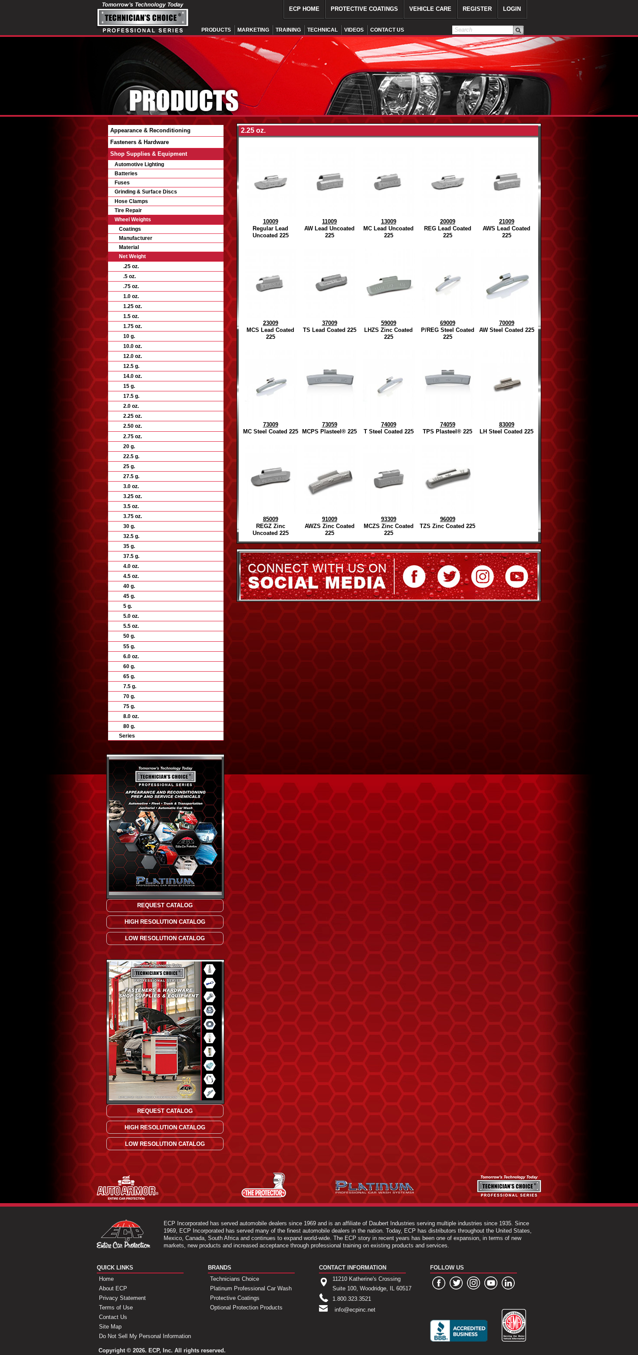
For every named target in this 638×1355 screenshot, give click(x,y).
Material (129, 247)
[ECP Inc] (123, 1246)
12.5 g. (131, 366)
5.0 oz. (131, 616)
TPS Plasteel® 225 (447, 428)
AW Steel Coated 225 (506, 326)
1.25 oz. (132, 306)
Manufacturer (135, 238)
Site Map (110, 1326)
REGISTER (477, 9)
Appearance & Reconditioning (150, 130)
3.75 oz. (132, 516)
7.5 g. (129, 686)
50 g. (129, 636)
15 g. (129, 386)
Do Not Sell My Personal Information (145, 1336)
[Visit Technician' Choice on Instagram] (473, 1282)
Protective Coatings (235, 1298)
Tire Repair (128, 210)
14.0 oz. (132, 376)
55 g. (129, 646)
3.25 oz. (132, 496)
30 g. (129, 526)
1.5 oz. (131, 316)
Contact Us (113, 1317)
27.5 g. (131, 476)
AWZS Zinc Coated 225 (330, 526)
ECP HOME (304, 9)
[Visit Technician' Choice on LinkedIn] (508, 1282)
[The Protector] (263, 1196)
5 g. (127, 606)
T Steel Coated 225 (389, 428)
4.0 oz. (131, 566)
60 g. (129, 666)
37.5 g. (131, 556)
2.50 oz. (132, 426)
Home (106, 1279)
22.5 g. (131, 456)
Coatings (130, 229)
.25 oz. (131, 266)
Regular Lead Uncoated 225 (271, 228)
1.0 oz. (131, 296)
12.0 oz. (132, 356)
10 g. (129, 336)
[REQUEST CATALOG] (165, 905)
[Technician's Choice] (143, 33)
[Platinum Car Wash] (374, 1191)
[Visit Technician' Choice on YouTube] (490, 1282)
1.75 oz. (132, 326)
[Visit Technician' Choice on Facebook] (438, 1282)
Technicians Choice (234, 1279)
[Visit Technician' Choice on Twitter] (456, 1282)
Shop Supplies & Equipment (148, 154)
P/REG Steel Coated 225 (447, 330)
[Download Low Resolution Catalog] (165, 938)
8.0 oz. (131, 716)
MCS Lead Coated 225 (270, 330)
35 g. (129, 546)
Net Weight (132, 256)
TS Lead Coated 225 (329, 326)
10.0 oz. (132, 346)
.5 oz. (129, 276)
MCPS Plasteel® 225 (329, 428)
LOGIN (512, 9)
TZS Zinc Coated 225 (447, 522)
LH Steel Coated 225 (506, 428)
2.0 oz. (131, 406)
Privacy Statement (122, 1298)
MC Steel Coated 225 (270, 428)
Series (127, 736)
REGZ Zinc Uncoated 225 (271, 526)
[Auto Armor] (127, 1197)
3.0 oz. (131, 486)
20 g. (129, 446)
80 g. (129, 726)
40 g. (129, 586)
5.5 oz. (131, 626)
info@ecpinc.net (355, 1309)
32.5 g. (131, 536)
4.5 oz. (131, 576)
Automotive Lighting (139, 164)
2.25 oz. (132, 416)
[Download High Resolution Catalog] (165, 922)
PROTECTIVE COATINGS (364, 9)
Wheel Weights (133, 220)
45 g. (129, 596)
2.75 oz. (132, 436)
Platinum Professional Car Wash (251, 1288)
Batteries (126, 174)
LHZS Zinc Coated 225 (388, 330)
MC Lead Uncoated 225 (388, 228)
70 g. (129, 696)
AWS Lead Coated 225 (506, 228)
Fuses (122, 183)
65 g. (129, 676)
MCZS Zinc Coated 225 (389, 526)
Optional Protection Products (246, 1307)
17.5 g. (131, 396)
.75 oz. (131, 286)
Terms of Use (116, 1307)
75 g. (129, 706)
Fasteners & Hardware (139, 142)
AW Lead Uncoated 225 (329, 228)
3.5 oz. (131, 506)
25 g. (129, 466)
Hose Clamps (131, 201)
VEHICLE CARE (430, 9)
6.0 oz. (131, 656)
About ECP (113, 1288)
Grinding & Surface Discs (146, 192)
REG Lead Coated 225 (447, 228)
